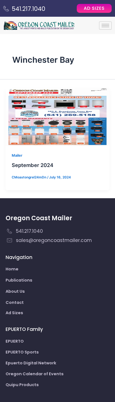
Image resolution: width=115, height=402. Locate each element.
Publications (19, 280)
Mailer (17, 155)
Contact (15, 302)
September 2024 (32, 165)
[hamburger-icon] (105, 25)
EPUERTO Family (24, 329)
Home (12, 269)
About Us (15, 291)
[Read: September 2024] (57, 116)
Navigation (19, 257)
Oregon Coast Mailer (39, 218)
